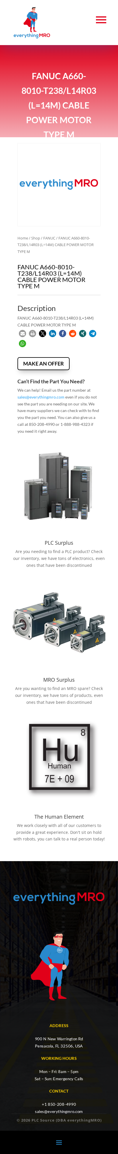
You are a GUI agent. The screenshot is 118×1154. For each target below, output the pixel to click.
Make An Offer (43, 363)
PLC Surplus (59, 542)
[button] (22, 333)
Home (22, 238)
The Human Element (59, 816)
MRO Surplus (59, 679)
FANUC (49, 238)
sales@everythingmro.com (40, 397)
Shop (35, 238)
